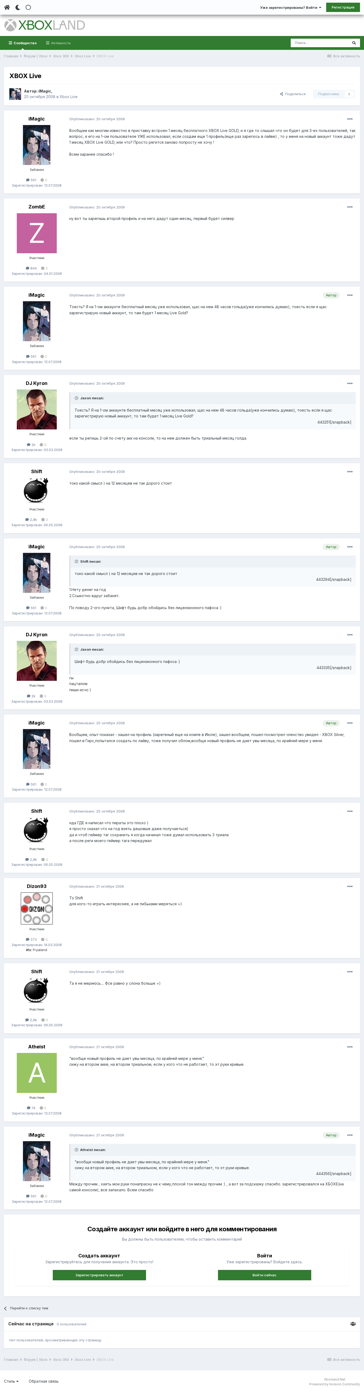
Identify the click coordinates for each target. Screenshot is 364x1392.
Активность (60, 43)
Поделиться (294, 94)
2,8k (33, 519)
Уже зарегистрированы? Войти (289, 7)
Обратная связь (44, 1381)
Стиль (10, 1381)
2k (32, 444)
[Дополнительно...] (350, 119)
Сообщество (25, 43)
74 (32, 1108)
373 (33, 939)
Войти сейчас (265, 1275)
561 (33, 180)
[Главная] (7, 7)
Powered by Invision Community (334, 1384)
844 (33, 268)
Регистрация (343, 7)
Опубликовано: (97, 119)
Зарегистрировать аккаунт (99, 1275)
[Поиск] (354, 43)
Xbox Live (69, 96)
